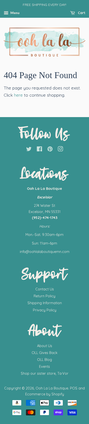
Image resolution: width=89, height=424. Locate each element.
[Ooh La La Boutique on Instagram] (60, 150)
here (18, 95)
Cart (81, 13)
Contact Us (44, 289)
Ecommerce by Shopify (44, 394)
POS (73, 388)
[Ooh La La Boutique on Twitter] (29, 150)
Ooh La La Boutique (52, 388)
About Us (44, 346)
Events (44, 366)
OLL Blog (44, 359)
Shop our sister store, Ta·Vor (44, 373)
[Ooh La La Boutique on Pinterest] (50, 150)
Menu (15, 13)
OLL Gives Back (45, 353)
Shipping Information (44, 303)
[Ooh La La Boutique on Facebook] (39, 150)
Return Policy (44, 296)
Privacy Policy (44, 310)
